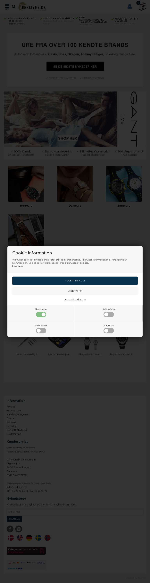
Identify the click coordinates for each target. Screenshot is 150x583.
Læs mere (17, 266)
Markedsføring (108, 309)
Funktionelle (41, 325)
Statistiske (109, 325)
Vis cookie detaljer (75, 299)
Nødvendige (41, 309)
